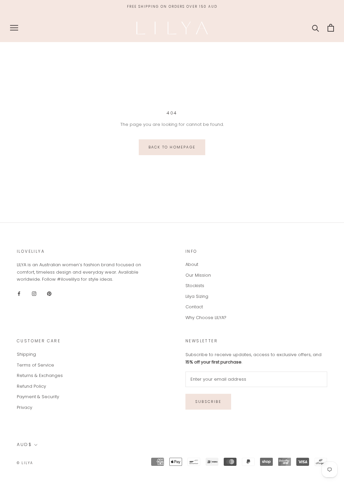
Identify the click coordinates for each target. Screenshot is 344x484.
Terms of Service (35, 365)
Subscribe (208, 401)
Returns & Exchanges (40, 375)
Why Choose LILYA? (205, 317)
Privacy (24, 407)
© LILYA (25, 462)
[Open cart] (331, 28)
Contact (194, 307)
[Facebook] (19, 293)
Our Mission (198, 275)
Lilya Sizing (196, 296)
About (191, 264)
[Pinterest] (49, 293)
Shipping (26, 354)
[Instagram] (34, 293)
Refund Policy (31, 386)
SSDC (61, 462)
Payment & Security (38, 396)
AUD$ (24, 444)
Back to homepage (172, 147)
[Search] (315, 27)
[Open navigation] (14, 28)
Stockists (194, 285)
